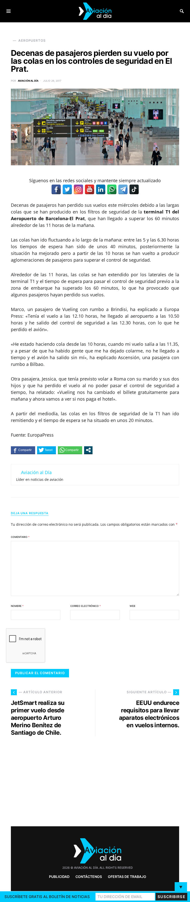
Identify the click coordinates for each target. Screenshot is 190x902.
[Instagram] (78, 189)
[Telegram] (123, 189)
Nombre (17, 605)
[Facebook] (56, 189)
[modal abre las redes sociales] (88, 450)
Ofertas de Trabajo (127, 876)
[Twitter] (67, 189)
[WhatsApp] (112, 189)
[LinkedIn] (101, 189)
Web (132, 605)
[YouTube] (90, 189)
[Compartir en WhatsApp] (70, 450)
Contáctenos (88, 876)
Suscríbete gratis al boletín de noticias (47, 896)
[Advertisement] (139, 779)
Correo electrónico (85, 605)
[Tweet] (46, 450)
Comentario (20, 536)
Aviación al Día (28, 80)
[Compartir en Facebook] (23, 450)
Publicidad (59, 876)
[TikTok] (134, 189)
